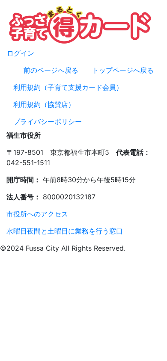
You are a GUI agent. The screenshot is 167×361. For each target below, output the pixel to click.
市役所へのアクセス (37, 214)
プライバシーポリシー (47, 121)
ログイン (20, 53)
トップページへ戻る (123, 70)
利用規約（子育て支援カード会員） (68, 87)
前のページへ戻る (51, 70)
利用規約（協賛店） (44, 104)
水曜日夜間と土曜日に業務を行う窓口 (64, 231)
